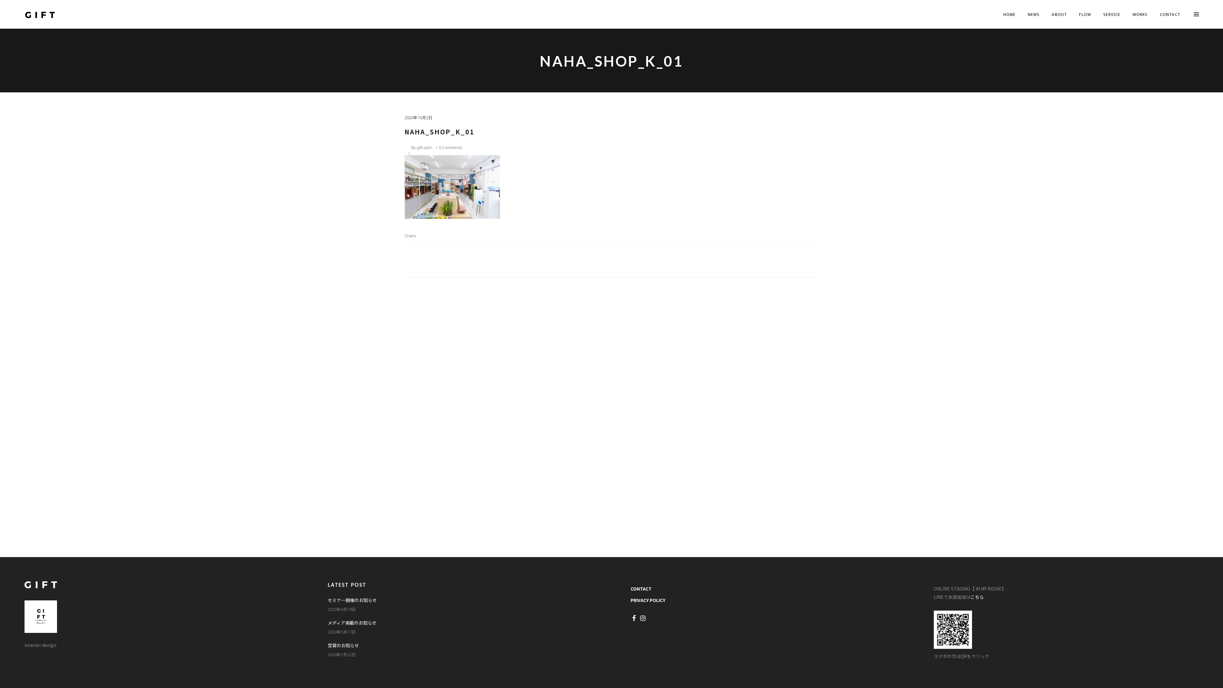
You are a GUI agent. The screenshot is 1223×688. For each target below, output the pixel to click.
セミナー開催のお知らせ (352, 600)
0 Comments (450, 147)
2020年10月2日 (418, 117)
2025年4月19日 (342, 609)
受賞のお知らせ (343, 645)
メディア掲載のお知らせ (352, 623)
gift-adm (424, 147)
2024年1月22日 (342, 654)
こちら (977, 597)
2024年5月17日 (342, 632)
